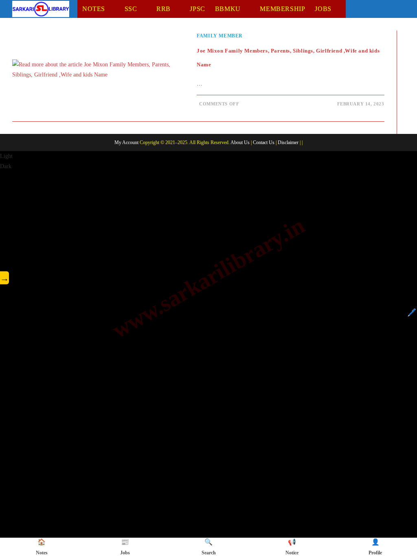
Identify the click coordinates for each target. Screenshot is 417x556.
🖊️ (411, 313)
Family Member (220, 36)
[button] (208, 161)
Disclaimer (288, 142)
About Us (240, 142)
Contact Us (263, 142)
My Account (126, 142)
